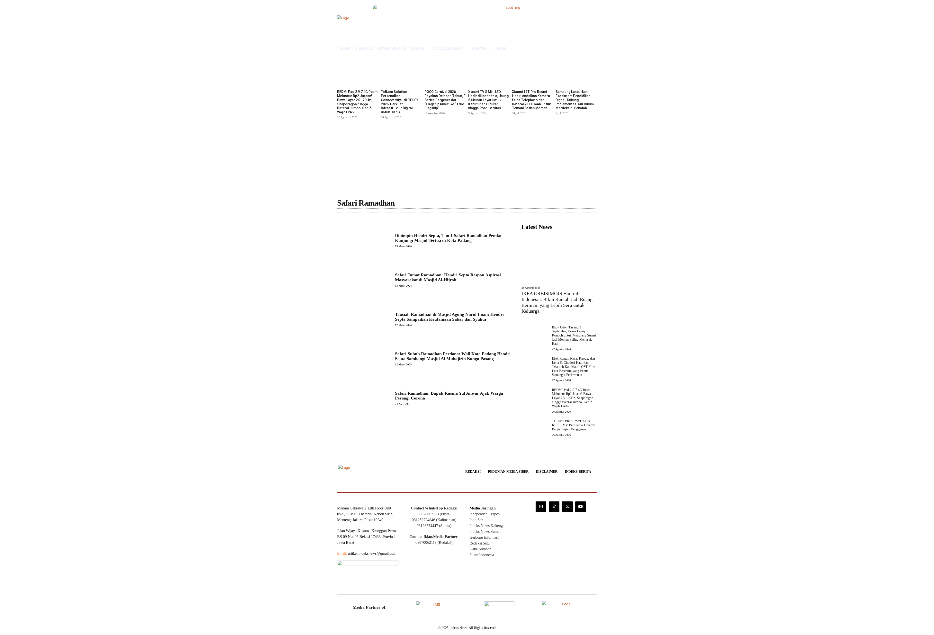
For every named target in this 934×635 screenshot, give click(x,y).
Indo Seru (477, 520)
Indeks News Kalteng (486, 526)
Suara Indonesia (481, 555)
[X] (567, 506)
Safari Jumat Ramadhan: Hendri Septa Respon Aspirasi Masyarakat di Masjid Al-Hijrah (448, 277)
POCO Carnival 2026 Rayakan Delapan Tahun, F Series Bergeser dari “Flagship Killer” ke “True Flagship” (445, 100)
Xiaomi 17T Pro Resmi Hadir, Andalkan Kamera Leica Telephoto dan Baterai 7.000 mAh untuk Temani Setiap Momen (531, 100)
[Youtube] (580, 506)
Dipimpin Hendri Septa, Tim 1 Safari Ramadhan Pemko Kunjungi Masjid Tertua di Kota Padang (448, 238)
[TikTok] (554, 506)
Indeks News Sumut (485, 531)
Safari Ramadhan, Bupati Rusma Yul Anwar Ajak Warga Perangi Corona (449, 395)
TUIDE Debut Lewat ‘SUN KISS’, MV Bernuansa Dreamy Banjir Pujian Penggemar (573, 425)
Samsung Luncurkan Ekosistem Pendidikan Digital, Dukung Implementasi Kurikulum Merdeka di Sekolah (575, 100)
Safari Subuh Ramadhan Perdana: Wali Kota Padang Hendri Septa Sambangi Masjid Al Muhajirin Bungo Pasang (453, 356)
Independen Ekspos (484, 514)
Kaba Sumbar (480, 549)
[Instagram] (541, 506)
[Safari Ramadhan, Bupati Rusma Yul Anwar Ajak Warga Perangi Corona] (363, 398)
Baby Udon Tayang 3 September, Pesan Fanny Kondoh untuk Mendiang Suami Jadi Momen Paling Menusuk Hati (574, 335)
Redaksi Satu (479, 543)
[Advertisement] (467, 157)
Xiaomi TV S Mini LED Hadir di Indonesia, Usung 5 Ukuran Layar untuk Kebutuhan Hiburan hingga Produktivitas (488, 100)
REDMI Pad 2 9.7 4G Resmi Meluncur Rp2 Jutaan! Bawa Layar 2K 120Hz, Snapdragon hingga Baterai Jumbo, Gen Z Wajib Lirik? (357, 102)
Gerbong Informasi (484, 537)
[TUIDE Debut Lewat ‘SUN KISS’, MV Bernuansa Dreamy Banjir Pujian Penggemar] (534, 432)
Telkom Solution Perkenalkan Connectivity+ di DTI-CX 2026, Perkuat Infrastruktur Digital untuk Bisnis (400, 102)
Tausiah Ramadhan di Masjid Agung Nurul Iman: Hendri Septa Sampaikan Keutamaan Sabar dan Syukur (449, 317)
